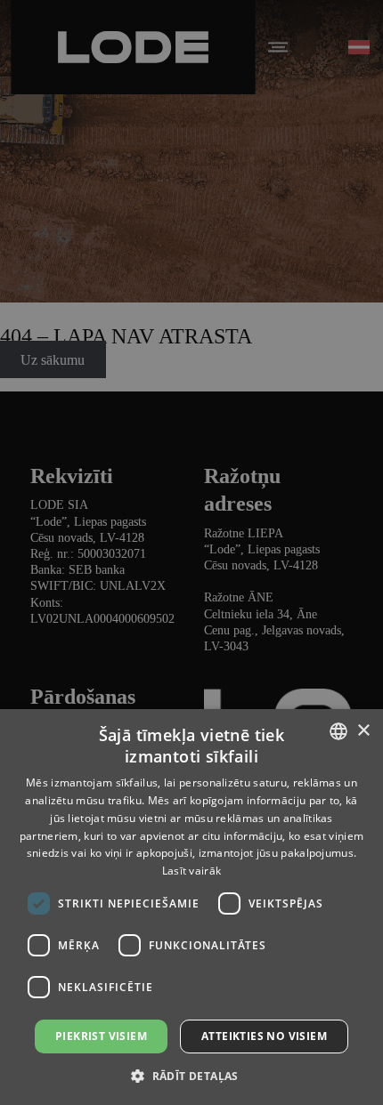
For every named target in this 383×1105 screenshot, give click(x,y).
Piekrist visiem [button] (101, 1036)
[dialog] (191, 552)
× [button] (363, 731)
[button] (191, 1075)
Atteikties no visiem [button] (264, 1036)
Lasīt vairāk (192, 870)
